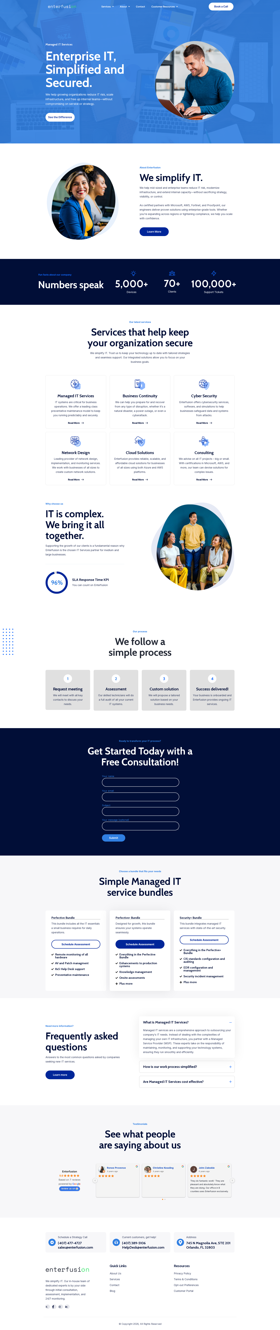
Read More (74, 422)
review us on (68, 1188)
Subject (106, 805)
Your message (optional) (115, 819)
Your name (108, 776)
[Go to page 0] (162, 1199)
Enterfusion (69, 1171)
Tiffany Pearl (160, 1167)
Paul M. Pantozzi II (209, 1167)
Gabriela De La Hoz (117, 1167)
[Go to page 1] (165, 1199)
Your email (108, 790)
